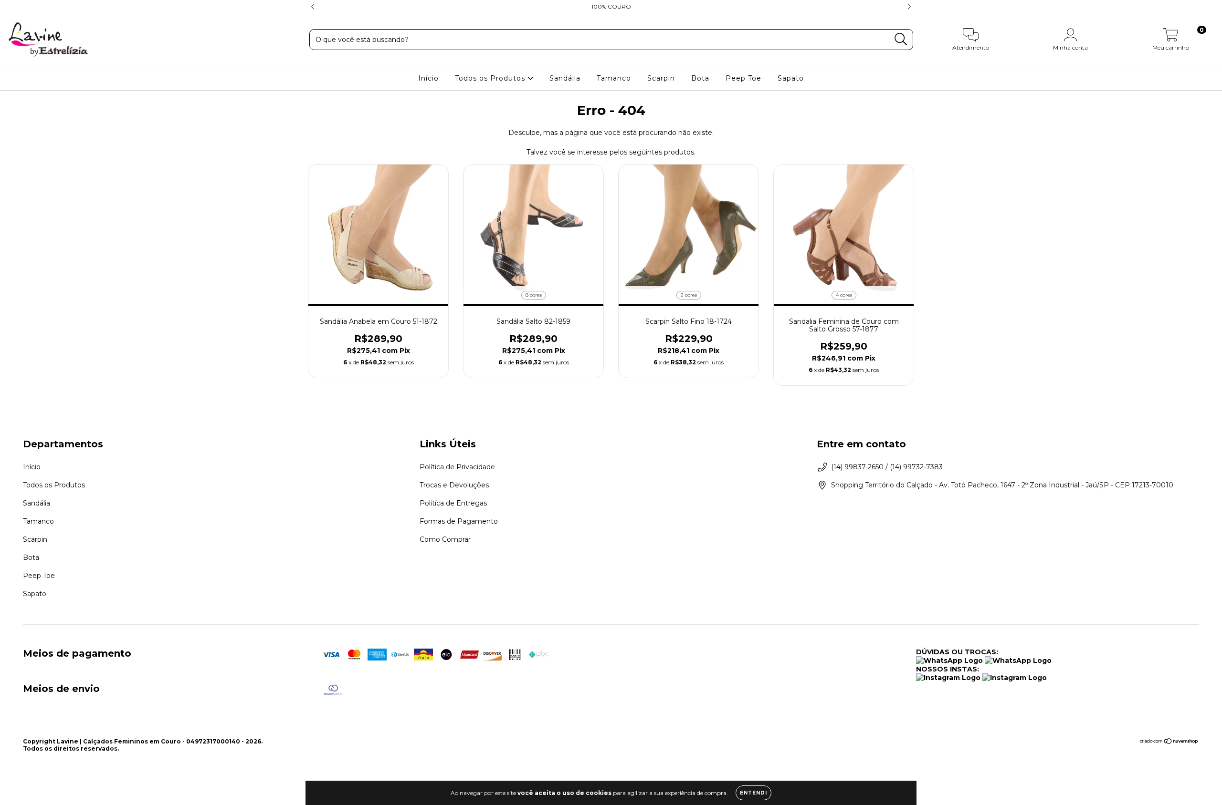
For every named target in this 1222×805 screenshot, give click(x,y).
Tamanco (614, 78)
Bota (700, 78)
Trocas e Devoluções (454, 485)
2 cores (689, 295)
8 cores (534, 295)
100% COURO (611, 6)
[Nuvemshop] (1169, 742)
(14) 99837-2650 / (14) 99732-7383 (887, 467)
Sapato (791, 78)
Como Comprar (445, 539)
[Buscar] (901, 39)
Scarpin (661, 78)
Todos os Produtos (491, 78)
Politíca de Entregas (453, 503)
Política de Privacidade (457, 467)
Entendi (753, 793)
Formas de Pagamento (459, 521)
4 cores (844, 295)
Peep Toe (743, 78)
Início (428, 78)
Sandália (564, 78)
